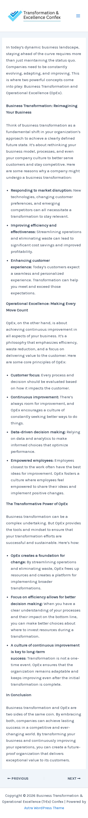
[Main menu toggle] (78, 16)
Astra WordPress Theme (44, 808)
